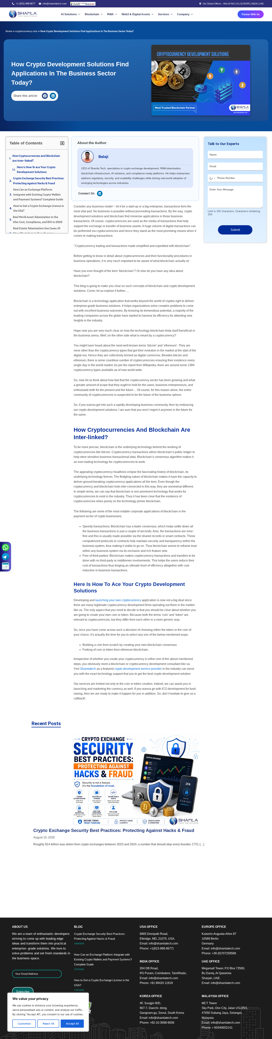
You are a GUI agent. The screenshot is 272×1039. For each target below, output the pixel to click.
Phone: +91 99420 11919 (156, 983)
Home (9, 31)
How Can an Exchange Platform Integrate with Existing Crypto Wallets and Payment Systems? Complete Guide (38, 194)
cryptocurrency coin (26, 31)
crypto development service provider (138, 668)
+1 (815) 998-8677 (25, 3)
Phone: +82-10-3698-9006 (157, 1022)
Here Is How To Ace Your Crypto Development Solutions (36, 169)
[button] (45, 96)
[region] (48, 1012)
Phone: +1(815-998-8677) (157, 948)
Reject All (48, 1023)
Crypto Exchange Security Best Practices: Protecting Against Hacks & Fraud (38, 180)
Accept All (72, 1023)
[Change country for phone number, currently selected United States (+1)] (212, 178)
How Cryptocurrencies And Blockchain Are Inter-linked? (36, 158)
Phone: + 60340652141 (217, 1027)
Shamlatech (88, 668)
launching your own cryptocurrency (118, 600)
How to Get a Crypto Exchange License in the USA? (38, 208)
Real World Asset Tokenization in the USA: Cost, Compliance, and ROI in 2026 (37, 219)
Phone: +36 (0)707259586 (219, 953)
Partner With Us (251, 14)
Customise (24, 1023)
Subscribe (22, 991)
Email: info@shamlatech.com (159, 943)
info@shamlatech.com (55, 3)
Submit (235, 229)
